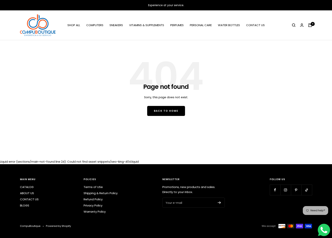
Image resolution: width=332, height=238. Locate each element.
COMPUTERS (94, 25)
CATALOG (27, 187)
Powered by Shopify (58, 226)
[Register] (219, 202)
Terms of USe (93, 187)
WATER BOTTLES (229, 25)
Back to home (166, 111)
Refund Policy (93, 199)
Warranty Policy (95, 212)
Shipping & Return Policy (101, 193)
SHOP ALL (73, 25)
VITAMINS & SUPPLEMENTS (146, 25)
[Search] (293, 25)
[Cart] (310, 25)
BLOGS (24, 205)
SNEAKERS (116, 25)
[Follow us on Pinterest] (296, 190)
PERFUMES (177, 25)
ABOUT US (27, 193)
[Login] (302, 25)
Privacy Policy (93, 205)
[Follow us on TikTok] (306, 190)
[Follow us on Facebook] (275, 190)
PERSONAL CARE (201, 25)
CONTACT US (255, 25)
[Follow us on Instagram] (285, 190)
